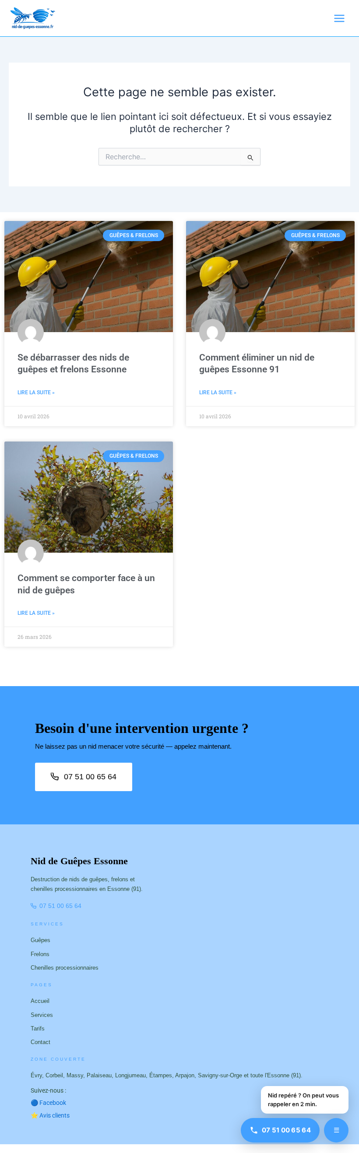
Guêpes (40, 940)
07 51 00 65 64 (90, 776)
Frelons (40, 954)
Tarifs (38, 1028)
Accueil (40, 1001)
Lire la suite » (36, 392)
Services (42, 1015)
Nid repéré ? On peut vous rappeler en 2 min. (303, 1099)
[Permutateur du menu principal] (339, 18)
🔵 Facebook (52, 1102)
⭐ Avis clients (50, 1115)
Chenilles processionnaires (65, 967)
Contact (40, 1042)
